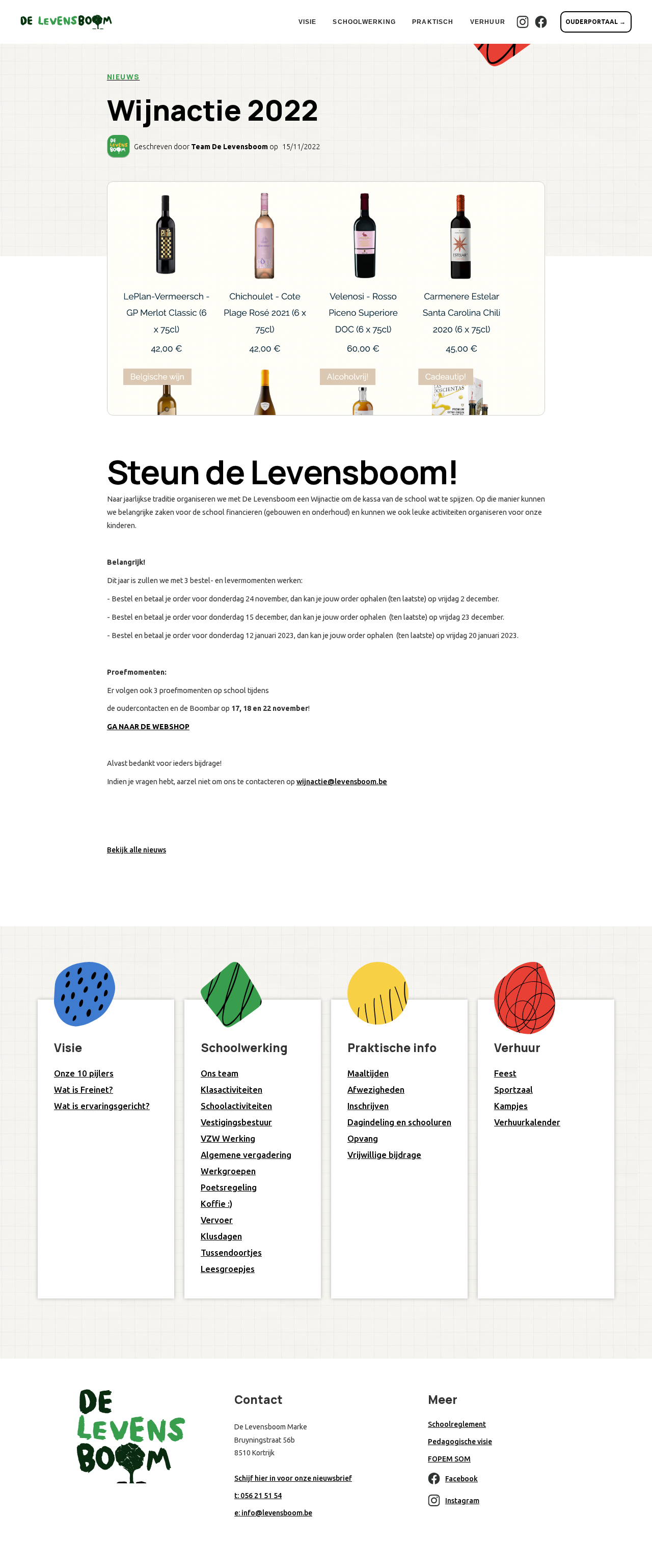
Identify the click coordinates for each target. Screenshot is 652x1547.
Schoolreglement (457, 1424)
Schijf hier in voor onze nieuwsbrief (293, 1478)
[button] (307, 22)
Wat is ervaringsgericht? (102, 1106)
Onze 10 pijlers (84, 1073)
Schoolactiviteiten (236, 1106)
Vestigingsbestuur (236, 1122)
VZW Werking (228, 1138)
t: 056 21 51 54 (258, 1495)
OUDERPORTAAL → (595, 21)
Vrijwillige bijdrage (384, 1154)
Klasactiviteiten (231, 1089)
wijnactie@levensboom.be (341, 782)
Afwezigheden (375, 1089)
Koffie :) (216, 1203)
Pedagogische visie (460, 1441)
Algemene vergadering (246, 1154)
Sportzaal (513, 1089)
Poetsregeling (229, 1187)
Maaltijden (368, 1073)
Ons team (219, 1073)
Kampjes (511, 1106)
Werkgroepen (228, 1171)
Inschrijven (368, 1106)
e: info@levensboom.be (273, 1512)
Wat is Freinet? (83, 1089)
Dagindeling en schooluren (399, 1122)
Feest (505, 1073)
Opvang (362, 1138)
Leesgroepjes (228, 1269)
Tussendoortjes (231, 1252)
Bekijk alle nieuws (136, 850)
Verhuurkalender (527, 1122)
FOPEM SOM (449, 1458)
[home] (66, 22)
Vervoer (217, 1220)
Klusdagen (221, 1236)
